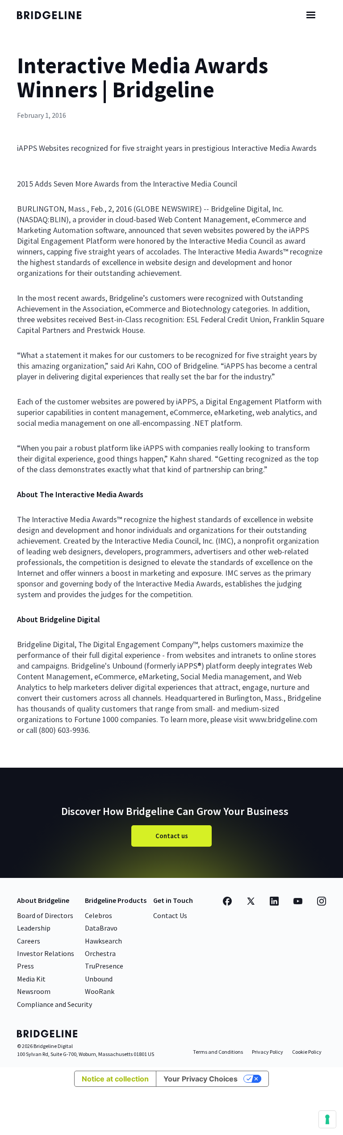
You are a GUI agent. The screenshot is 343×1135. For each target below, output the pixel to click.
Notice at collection (115, 1078)
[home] (57, 15)
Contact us (171, 836)
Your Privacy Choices (200, 1078)
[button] (311, 15)
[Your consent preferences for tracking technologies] (327, 1119)
